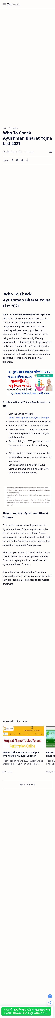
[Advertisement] (27, 39)
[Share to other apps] (27, 160)
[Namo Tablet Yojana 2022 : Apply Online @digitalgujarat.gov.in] (23, 737)
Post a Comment (27, 784)
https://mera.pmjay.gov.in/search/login (29, 417)
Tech (9, 4)
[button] (12, 160)
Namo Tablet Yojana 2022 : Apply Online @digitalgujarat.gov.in (21, 754)
